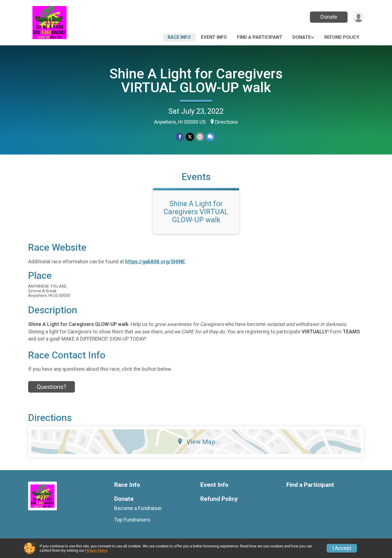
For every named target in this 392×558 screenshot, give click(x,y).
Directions (226, 122)
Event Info (214, 37)
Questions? (51, 386)
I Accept (341, 548)
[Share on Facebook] (180, 137)
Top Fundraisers (132, 520)
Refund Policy (341, 37)
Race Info (179, 37)
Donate (329, 17)
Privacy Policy (96, 550)
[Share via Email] (200, 137)
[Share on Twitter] (190, 137)
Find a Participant (259, 37)
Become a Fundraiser (138, 508)
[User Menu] (358, 17)
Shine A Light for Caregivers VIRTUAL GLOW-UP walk (196, 80)
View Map (201, 441)
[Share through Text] (210, 137)
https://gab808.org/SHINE (155, 261)
